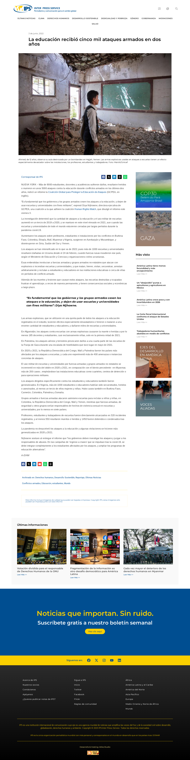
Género (134, 18)
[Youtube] (111, 660)
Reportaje (80, 477)
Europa (129, 699)
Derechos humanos (58, 18)
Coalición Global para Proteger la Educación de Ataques (77, 192)
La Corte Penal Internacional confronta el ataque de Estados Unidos (153, 316)
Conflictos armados (31, 483)
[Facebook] (88, 660)
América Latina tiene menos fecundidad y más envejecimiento (151, 268)
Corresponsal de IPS (32, 176)
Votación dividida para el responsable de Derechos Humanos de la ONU (40, 570)
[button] (176, 9)
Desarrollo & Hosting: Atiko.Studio (95, 747)
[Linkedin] (119, 660)
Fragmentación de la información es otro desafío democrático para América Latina (94, 571)
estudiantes (57, 483)
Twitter (78, 689)
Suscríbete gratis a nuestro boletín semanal (95, 623)
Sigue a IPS (80, 680)
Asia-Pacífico (132, 694)
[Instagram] (104, 660)
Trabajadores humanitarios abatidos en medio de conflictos (153, 332)
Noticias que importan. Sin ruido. (95, 613)
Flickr (77, 699)
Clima (41, 18)
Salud (95, 24)
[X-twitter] (96, 660)
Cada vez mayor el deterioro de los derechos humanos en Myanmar (145, 570)
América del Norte (135, 689)
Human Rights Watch (85, 209)
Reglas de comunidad (85, 704)
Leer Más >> (142, 274)
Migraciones (165, 18)
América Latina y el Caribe (139, 685)
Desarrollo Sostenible (85, 18)
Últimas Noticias (26, 18)
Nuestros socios (31, 685)
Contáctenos (29, 689)
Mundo (67, 483)
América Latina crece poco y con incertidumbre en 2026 (153, 300)
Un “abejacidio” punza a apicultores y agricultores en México (151, 285)
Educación (46, 483)
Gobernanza (149, 18)
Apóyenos (28, 694)
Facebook (79, 694)
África (129, 680)
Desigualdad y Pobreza (114, 18)
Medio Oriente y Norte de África (142, 704)
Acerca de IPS (30, 680)
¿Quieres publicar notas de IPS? (39, 699)
